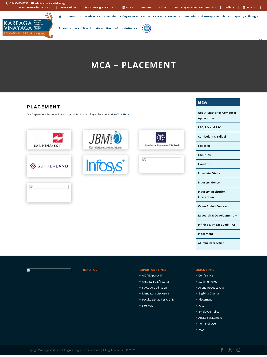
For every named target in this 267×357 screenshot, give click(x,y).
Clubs (163, 7)
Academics (91, 16)
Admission (110, 16)
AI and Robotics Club (211, 287)
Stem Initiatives (92, 28)
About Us (73, 16)
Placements (172, 16)
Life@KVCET (127, 16)
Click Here (122, 114)
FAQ (201, 329)
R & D (144, 16)
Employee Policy (208, 311)
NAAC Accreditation (154, 287)
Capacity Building (244, 16)
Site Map (147, 305)
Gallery (229, 7)
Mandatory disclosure (155, 293)
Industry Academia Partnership (195, 7)
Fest (201, 305)
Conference (205, 275)
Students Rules (207, 281)
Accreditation (68, 28)
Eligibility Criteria (208, 293)
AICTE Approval (152, 275)
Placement (205, 299)
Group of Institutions (120, 28)
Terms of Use (207, 323)
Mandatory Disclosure (33, 7)
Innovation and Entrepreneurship (205, 16)
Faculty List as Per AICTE (158, 299)
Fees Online (68, 7)
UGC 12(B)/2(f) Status (155, 281)
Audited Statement (210, 317)
